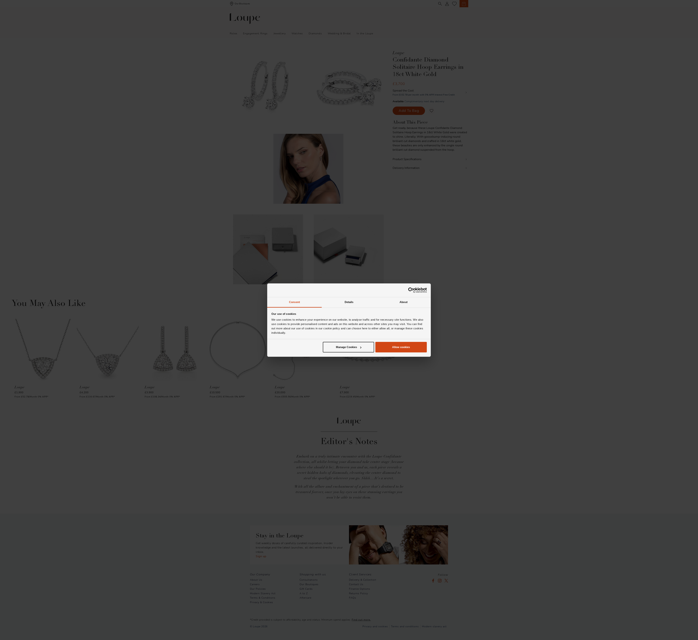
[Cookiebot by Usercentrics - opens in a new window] (411, 290)
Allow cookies (401, 347)
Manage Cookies (346, 347)
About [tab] (404, 302)
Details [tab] (349, 302)
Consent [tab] (294, 302)
